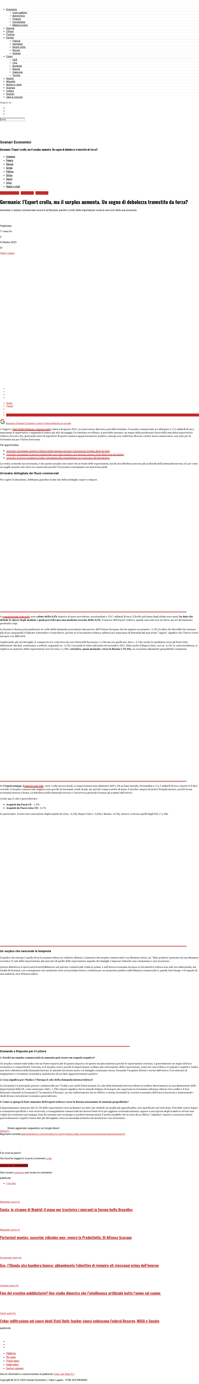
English (10, 94)
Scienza (10, 87)
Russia (16, 50)
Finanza (16, 18)
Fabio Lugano (7, 253)
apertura (25, 1134)
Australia (17, 65)
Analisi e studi (14, 84)
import (121, 1134)
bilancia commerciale (41, 1134)
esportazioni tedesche (16, 616)
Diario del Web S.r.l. (64, 1374)
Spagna (16, 53)
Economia (11, 9)
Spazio (10, 78)
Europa (10, 37)
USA (14, 59)
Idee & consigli (14, 97)
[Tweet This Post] (102, 391)
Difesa (10, 31)
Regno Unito (19, 47)
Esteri (9, 56)
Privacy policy (12, 1361)
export (104, 1134)
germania (113, 1134)
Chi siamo (11, 1357)
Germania (17, 44)
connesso (19, 1172)
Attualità (10, 81)
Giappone (17, 72)
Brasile (16, 69)
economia (96, 1134)
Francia (16, 40)
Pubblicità (11, 1353)
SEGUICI (4, 1131)
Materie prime (20, 25)
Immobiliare (18, 22)
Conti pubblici (19, 12)
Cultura (10, 90)
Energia (10, 28)
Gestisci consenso (14, 1368)
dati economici (83, 1134)
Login (49, 1158)
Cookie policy (12, 1364)
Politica (10, 34)
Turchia (16, 75)
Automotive (18, 15)
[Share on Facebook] (102, 388)
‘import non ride (34, 785)
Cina (14, 62)
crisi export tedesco (64, 1134)
